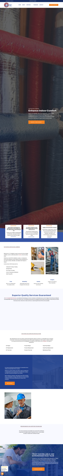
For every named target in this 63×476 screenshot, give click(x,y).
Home (19, 4)
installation (45, 341)
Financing (36, 4)
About (23, 4)
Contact (41, 4)
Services (28, 4)
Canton (20, 254)
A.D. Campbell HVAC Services (10, 298)
